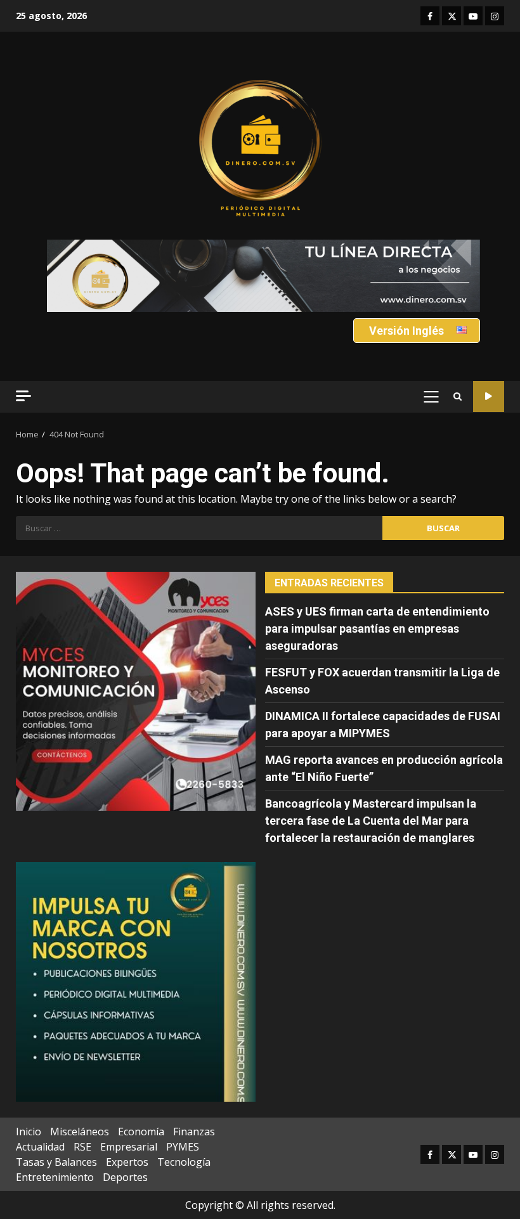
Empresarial (128, 1147)
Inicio (28, 1131)
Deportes (125, 1177)
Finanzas (194, 1131)
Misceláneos (79, 1131)
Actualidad (40, 1147)
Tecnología (184, 1162)
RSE (82, 1147)
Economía (141, 1131)
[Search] (457, 397)
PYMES (182, 1147)
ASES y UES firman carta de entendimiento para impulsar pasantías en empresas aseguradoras (377, 628)
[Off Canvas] (23, 395)
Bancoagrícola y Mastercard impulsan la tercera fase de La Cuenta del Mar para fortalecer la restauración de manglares (370, 820)
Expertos (127, 1162)
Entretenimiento (55, 1177)
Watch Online (488, 396)
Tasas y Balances (56, 1162)
